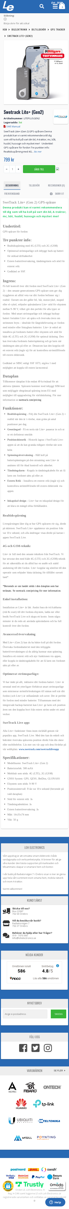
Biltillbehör (39, 29)
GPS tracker (58, 29)
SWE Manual (13, 126)
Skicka (59, 1014)
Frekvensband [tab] (12, 193)
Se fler (58, 1070)
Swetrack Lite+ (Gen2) (20, 35)
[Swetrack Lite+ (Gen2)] (36, 72)
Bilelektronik (19, 29)
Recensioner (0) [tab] (56, 185)
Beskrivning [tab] (12, 185)
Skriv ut (59, 193)
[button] (8, 1186)
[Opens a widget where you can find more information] (55, 1202)
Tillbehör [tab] (34, 185)
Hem (5, 29)
